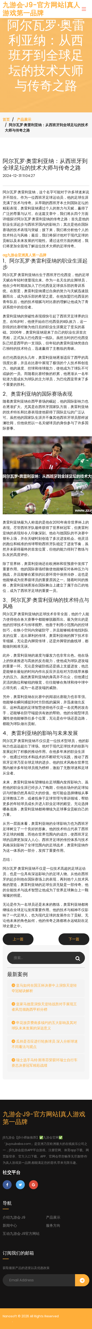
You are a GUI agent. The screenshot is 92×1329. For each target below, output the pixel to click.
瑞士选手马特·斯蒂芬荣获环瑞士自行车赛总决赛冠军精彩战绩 (44, 1062)
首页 (6, 119)
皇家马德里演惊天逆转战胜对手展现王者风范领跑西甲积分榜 (44, 1006)
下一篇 (74, 939)
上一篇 (18, 939)
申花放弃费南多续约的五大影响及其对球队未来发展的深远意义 (44, 1025)
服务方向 (53, 1225)
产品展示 (24, 119)
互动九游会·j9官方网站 (21, 1233)
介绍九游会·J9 (14, 1217)
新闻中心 (10, 1225)
